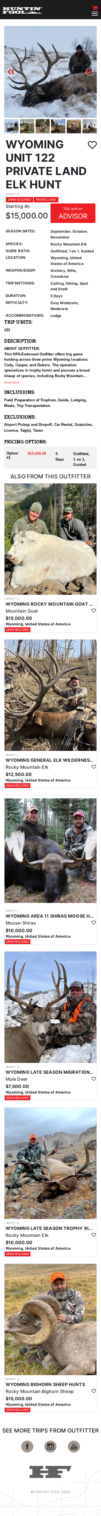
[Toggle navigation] (94, 13)
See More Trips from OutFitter (50, 1430)
